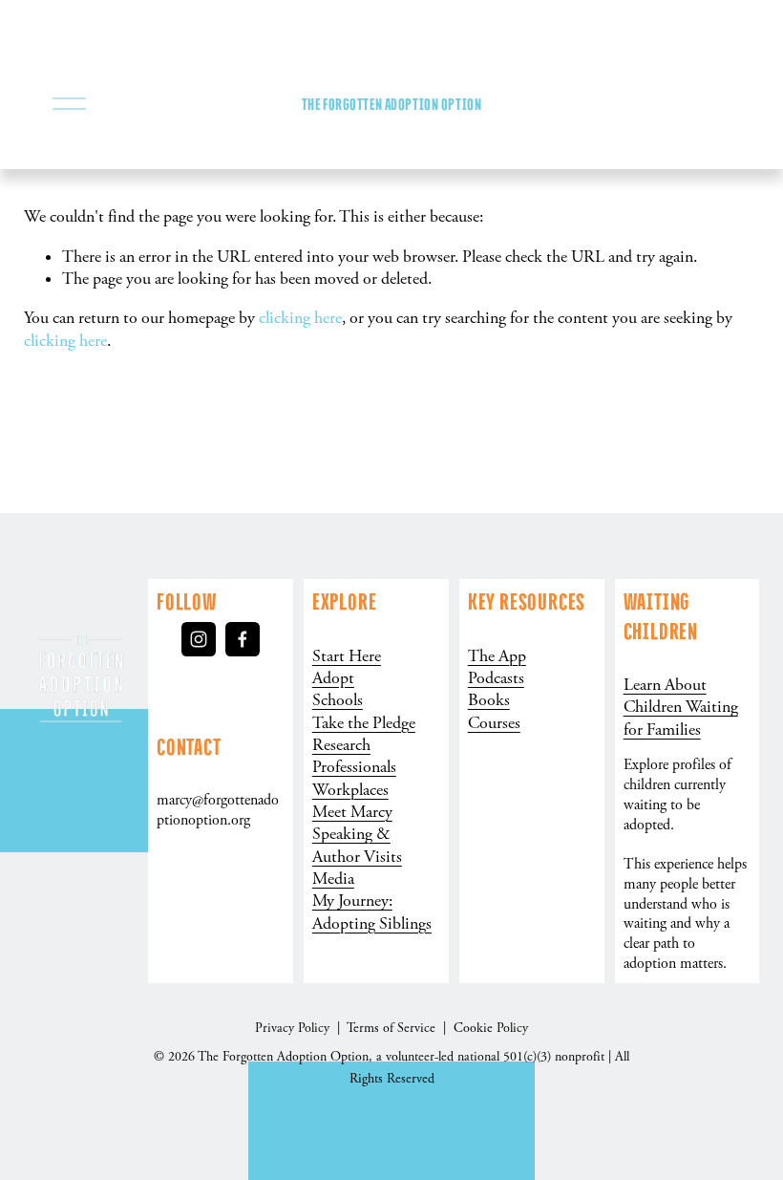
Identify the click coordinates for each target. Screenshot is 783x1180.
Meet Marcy (352, 812)
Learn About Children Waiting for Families (681, 707)
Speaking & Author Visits (357, 845)
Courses (494, 723)
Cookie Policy (491, 1028)
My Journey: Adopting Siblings (372, 911)
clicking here (300, 318)
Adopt (333, 678)
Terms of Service (393, 1028)
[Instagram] (198, 639)
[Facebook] (242, 639)
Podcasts (496, 678)
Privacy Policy (294, 1028)
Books (489, 700)
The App (497, 656)
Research (341, 745)
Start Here (346, 656)
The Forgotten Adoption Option (391, 104)
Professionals (354, 767)
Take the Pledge (363, 723)
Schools (337, 700)
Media (333, 879)
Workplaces (350, 790)
